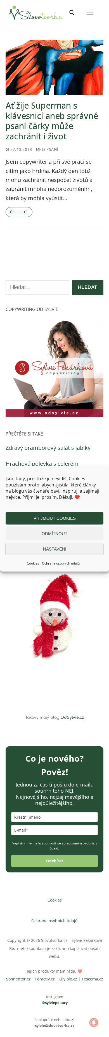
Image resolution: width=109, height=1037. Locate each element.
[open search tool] (71, 12)
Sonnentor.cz (18, 979)
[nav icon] (90, 12)
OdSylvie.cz (72, 717)
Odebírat (54, 860)
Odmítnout (54, 533)
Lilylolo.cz (68, 979)
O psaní (49, 149)
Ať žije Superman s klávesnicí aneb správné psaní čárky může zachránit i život (52, 120)
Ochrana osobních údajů (61, 563)
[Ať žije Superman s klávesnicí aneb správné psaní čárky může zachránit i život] (54, 67)
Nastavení (54, 549)
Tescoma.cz (92, 979)
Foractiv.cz (45, 979)
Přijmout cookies (55, 518)
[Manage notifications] (93, 1022)
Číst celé (19, 211)
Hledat (87, 287)
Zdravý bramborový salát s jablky (48, 447)
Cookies (33, 563)
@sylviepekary (55, 1002)
